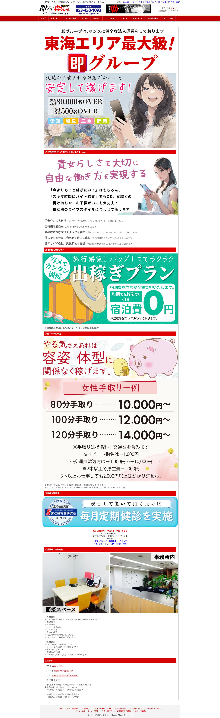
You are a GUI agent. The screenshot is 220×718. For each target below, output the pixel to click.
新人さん (85, 18)
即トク (142, 1)
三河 (178, 1)
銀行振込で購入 (136, 709)
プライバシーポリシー (102, 709)
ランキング (123, 18)
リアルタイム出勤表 (69, 18)
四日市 (171, 1)
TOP (61, 709)
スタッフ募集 (140, 711)
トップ (43, 18)
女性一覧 (54, 18)
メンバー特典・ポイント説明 (86, 711)
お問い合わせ (72, 709)
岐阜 (149, 1)
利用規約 (85, 709)
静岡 (154, 1)
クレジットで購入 (153, 709)
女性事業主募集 (153, 18)
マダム (134, 1)
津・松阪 (162, 1)
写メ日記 (96, 18)
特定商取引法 (120, 709)
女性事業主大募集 (124, 711)
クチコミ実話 (109, 18)
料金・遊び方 (107, 711)
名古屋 (126, 1)
